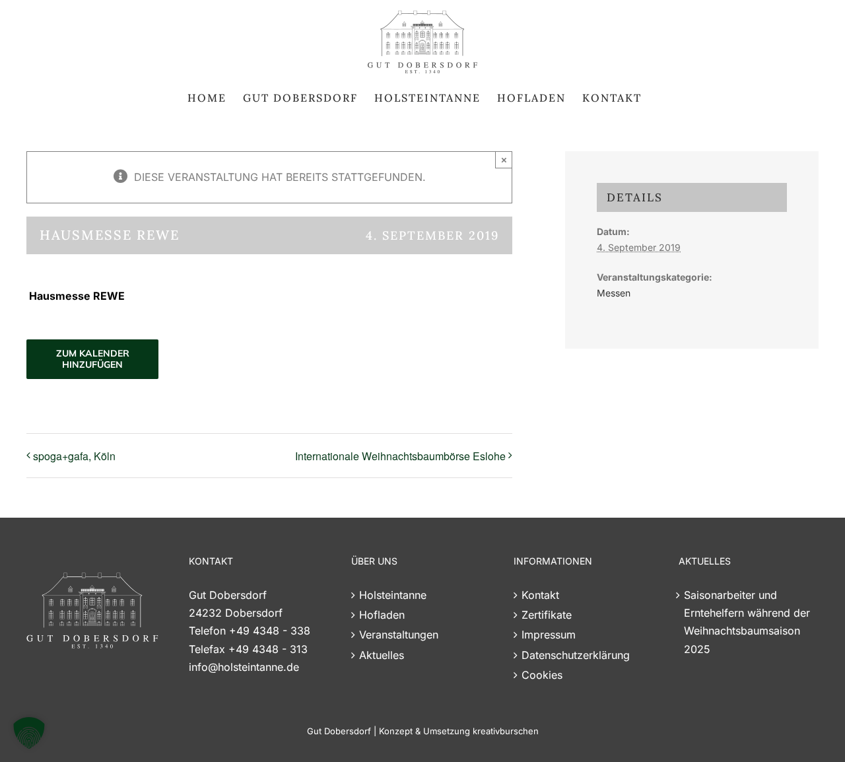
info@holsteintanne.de (244, 667)
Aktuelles (381, 655)
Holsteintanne (392, 595)
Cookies (542, 674)
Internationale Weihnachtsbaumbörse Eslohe (400, 456)
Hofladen (382, 614)
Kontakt (540, 595)
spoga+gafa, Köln (74, 456)
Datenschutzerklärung (576, 655)
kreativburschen (506, 731)
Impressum (549, 634)
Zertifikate (547, 614)
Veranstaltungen (398, 634)
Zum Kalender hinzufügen (92, 359)
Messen (613, 292)
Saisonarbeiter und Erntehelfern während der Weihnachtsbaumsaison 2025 (747, 622)
